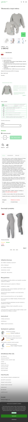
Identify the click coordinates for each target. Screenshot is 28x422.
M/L (13, 249)
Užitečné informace (5, 365)
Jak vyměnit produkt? (6, 267)
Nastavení (14, 412)
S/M (11, 249)
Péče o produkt (5, 265)
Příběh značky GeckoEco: (7, 323)
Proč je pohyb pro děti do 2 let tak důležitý (12, 296)
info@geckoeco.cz (4, 401)
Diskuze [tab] (17, 155)
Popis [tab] (3, 155)
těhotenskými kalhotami (13, 173)
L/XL (17, 249)
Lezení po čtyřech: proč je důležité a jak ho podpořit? (11, 307)
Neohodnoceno (9, 52)
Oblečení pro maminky (15, 200)
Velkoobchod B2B (4, 366)
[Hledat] (21, 2)
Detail (24, 248)
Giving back (4, 387)
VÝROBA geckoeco (5, 319)
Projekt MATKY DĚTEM (6, 382)
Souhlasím (14, 416)
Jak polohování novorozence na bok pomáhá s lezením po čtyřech (13, 303)
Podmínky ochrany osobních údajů (8, 359)
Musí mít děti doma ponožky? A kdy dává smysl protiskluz (12, 293)
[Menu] (26, 2)
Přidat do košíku (17, 137)
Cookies (2, 361)
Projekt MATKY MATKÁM (6, 384)
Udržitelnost (4, 392)
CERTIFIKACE (3, 321)
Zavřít (24, 149)
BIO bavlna (3, 389)
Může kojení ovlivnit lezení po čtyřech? (10, 284)
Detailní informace (5, 120)
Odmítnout (14, 419)
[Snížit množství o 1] (1, 137)
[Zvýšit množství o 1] (7, 137)
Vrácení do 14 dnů (5, 270)
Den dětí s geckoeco (6, 380)
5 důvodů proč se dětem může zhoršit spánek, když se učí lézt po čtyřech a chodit (13, 310)
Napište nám (3, 363)
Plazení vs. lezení (5, 286)
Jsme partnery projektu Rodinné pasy (10, 377)
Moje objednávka (4, 370)
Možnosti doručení (6, 133)
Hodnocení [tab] (10, 155)
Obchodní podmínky (5, 358)
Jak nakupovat (4, 356)
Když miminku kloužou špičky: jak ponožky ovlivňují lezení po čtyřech (13, 281)
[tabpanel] (14, 232)
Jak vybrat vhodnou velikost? (11, 192)
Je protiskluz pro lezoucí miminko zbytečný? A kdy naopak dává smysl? (13, 289)
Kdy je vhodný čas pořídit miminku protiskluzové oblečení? (13, 299)
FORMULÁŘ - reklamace (6, 272)
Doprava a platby (4, 368)
